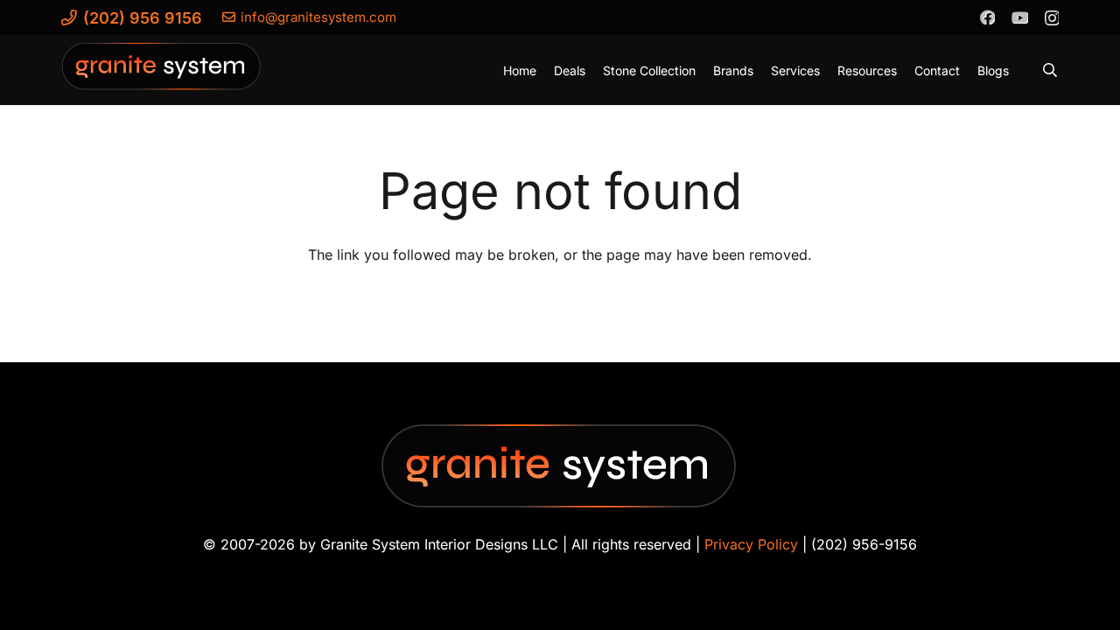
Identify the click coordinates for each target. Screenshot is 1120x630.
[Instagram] (1051, 17)
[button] (1050, 70)
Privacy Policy (751, 544)
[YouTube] (1019, 16)
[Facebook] (987, 16)
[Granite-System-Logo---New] (161, 74)
